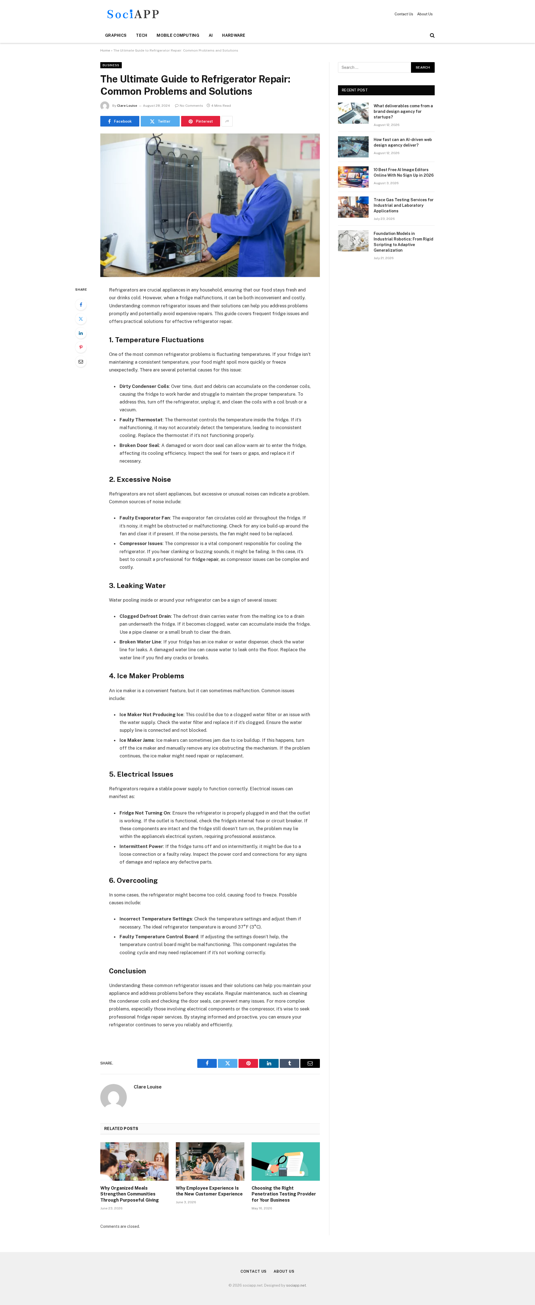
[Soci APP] (133, 14)
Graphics (116, 35)
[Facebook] (80, 304)
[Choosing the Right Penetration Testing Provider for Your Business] (286, 1161)
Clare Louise (127, 106)
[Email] (80, 361)
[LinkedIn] (80, 333)
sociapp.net (296, 1285)
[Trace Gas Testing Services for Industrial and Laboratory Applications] (353, 207)
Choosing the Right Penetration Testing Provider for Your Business (284, 1194)
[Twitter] (80, 318)
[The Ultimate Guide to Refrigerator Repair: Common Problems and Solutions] (210, 205)
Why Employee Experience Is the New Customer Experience (209, 1191)
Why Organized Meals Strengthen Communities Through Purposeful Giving (129, 1194)
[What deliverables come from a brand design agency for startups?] (353, 113)
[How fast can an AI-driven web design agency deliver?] (353, 146)
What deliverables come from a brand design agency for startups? (403, 111)
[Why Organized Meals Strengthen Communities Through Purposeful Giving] (134, 1161)
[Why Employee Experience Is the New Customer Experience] (210, 1161)
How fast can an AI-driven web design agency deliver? (403, 142)
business (111, 65)
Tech (141, 35)
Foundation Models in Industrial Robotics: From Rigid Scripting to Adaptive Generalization (403, 241)
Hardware (233, 35)
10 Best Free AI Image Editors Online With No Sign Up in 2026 (404, 172)
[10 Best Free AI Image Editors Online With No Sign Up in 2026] (353, 177)
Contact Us (404, 14)
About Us (425, 14)
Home (105, 50)
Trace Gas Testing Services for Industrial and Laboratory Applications (404, 205)
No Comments (191, 106)
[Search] (432, 35)
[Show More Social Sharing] (227, 121)
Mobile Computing (178, 35)
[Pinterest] (80, 347)
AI (211, 35)
